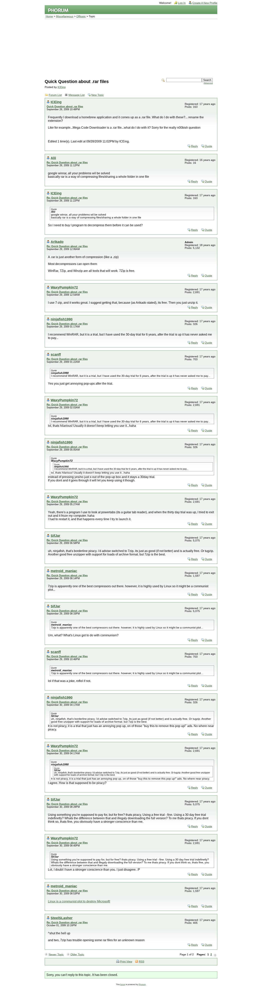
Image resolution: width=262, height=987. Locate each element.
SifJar (55, 536)
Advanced (208, 83)
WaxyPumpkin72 (64, 287)
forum (122, 984)
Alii (53, 158)
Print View (126, 961)
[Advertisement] (131, 48)
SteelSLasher (62, 918)
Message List (76, 95)
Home (49, 16)
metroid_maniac (64, 571)
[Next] (215, 954)
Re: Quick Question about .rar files (67, 162)
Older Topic (77, 954)
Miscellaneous (64, 16)
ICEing (62, 87)
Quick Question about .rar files (65, 106)
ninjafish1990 (62, 319)
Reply (194, 146)
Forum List (55, 95)
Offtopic (81, 16)
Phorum (142, 984)
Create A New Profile (204, 3)
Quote (208, 146)
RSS (141, 961)
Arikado (57, 242)
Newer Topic (56, 954)
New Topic (97, 95)
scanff (56, 354)
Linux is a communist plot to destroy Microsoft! (79, 901)
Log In (182, 3)
